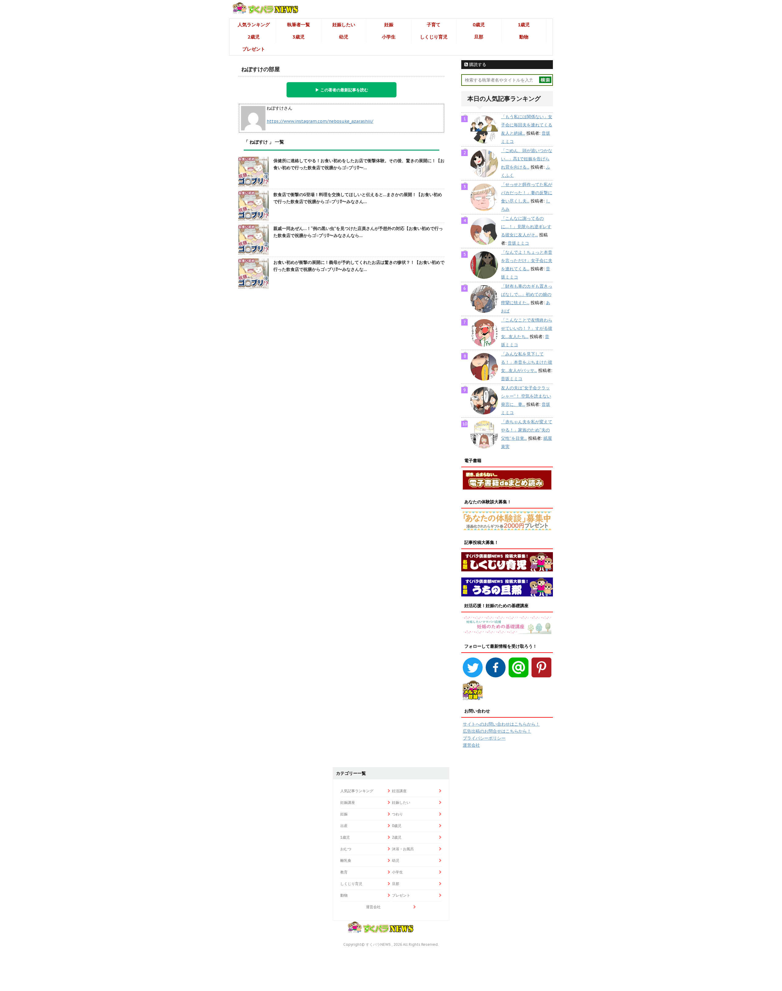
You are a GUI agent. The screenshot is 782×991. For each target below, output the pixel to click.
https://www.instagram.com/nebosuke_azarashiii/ (320, 121)
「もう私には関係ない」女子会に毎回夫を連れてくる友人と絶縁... (526, 125)
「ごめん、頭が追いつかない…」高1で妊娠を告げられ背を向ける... (526, 159)
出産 (344, 825)
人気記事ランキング (356, 791)
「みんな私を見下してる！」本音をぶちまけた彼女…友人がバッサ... (526, 362)
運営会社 (471, 745)
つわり (397, 814)
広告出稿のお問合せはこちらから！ (497, 731)
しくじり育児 (434, 37)
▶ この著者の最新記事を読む (341, 89)
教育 (344, 872)
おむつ (345, 849)
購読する (477, 64)
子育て (433, 24)
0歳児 (479, 24)
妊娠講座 (347, 802)
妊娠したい (343, 24)
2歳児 (254, 37)
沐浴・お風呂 (403, 849)
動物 (523, 37)
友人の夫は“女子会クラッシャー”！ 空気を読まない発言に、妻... (526, 396)
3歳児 (299, 37)
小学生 (389, 37)
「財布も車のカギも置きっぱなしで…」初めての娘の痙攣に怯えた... (526, 294)
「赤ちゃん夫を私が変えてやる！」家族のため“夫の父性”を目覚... (526, 430)
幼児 (343, 37)
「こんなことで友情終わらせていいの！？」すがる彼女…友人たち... (526, 328)
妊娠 (388, 24)
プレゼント (253, 49)
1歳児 (524, 24)
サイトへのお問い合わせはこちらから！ (501, 724)
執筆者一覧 (298, 24)
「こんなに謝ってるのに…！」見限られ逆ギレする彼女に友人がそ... (526, 227)
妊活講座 (399, 791)
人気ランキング (254, 24)
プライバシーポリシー (484, 738)
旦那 (478, 37)
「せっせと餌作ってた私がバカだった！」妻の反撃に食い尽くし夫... (526, 193)
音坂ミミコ (518, 243)
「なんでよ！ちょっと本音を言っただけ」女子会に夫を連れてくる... (526, 260)
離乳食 (345, 860)
